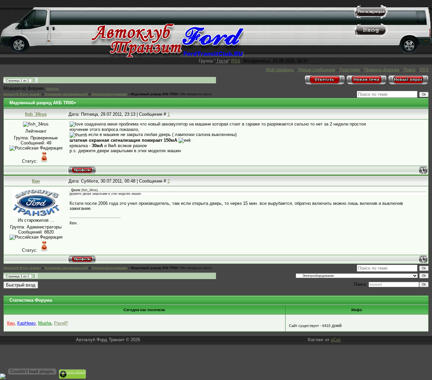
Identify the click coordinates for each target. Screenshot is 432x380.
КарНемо (52, 88)
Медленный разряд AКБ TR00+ (155, 94)
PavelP (61, 323)
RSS (235, 60)
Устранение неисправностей (66, 94)
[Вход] (371, 35)
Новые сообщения (316, 69)
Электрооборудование (109, 94)
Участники (349, 69)
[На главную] (167, 55)
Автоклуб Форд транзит (22, 94)
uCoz (336, 339)
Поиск (409, 69)
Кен (36, 181)
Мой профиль (280, 69)
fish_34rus (36, 114)
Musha (44, 323)
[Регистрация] (371, 17)
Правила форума (381, 69)
